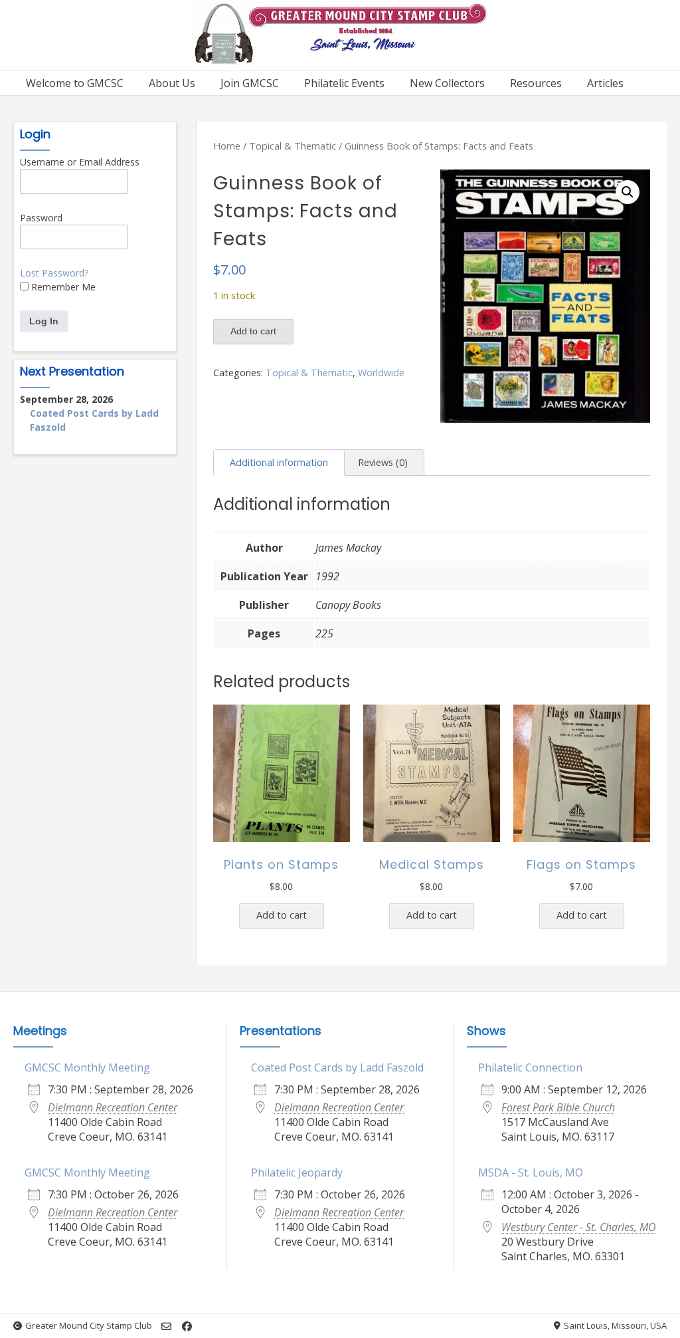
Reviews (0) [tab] (383, 462)
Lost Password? (54, 273)
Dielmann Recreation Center (112, 1107)
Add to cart (253, 331)
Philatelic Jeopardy (297, 1172)
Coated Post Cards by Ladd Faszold (337, 1067)
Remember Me (62, 286)
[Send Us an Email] (166, 1326)
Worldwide (381, 372)
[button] (627, 192)
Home (226, 145)
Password (41, 217)
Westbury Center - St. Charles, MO (578, 1227)
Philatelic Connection (530, 1067)
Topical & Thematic (292, 145)
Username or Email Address (79, 162)
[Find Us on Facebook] (187, 1326)
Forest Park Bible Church (558, 1107)
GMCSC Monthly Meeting (87, 1067)
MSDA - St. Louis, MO (530, 1172)
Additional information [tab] (279, 462)
